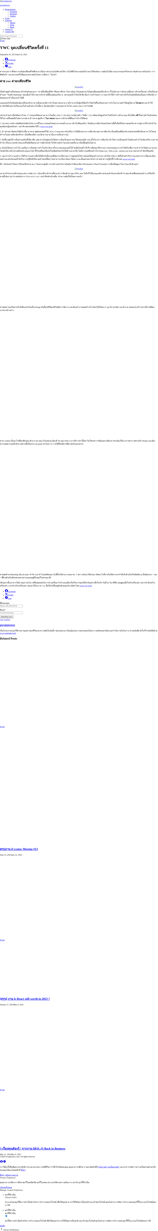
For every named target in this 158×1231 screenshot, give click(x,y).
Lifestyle (8, 21)
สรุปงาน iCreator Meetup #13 (19, 849)
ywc (1, 620)
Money (12, 23)
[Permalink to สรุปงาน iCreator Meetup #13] (46, 843)
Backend (13, 14)
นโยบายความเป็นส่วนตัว (108, 1167)
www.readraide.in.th (8, 633)
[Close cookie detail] (2, 1230)
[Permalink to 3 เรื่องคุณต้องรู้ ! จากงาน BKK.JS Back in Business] (46, 1142)
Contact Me (9, 32)
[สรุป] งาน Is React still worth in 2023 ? (25, 998)
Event (7, 18)
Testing (13, 16)
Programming (10, 9)
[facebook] (1, 1162)
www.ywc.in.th (46, 126)
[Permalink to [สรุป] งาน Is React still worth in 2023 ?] (46, 993)
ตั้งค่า (23, 1170)
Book (12, 27)
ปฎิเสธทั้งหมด (6, 1187)
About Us (9, 29)
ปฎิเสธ (8, 1175)
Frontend (13, 12)
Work (12, 25)
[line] (4, 1162)
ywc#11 (7, 620)
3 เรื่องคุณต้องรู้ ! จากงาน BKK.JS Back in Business (32, 1148)
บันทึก (2, 1226)
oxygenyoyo (5, 5)
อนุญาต (14, 1175)
